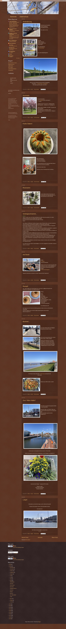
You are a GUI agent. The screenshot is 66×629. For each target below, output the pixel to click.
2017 (10, 615)
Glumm (10, 54)
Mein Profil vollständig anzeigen (18, 547)
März (11, 598)
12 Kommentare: (37, 117)
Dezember (12, 567)
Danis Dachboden (12, 43)
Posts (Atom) (28, 539)
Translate (15, 553)
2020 (10, 610)
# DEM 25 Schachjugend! (45, 269)
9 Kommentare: (36, 280)
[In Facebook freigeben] (44, 89)
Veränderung (27, 22)
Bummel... (26, 321)
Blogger (39, 621)
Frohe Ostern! (27, 124)
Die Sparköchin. (12, 51)
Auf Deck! (26, 254)
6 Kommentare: (36, 89)
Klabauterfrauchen (11, 64)
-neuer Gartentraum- (13, 21)
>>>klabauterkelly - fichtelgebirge (42, 83)
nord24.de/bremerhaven (12, 68)
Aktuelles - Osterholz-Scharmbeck (13, 34)
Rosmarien (26, 188)
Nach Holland (10, 67)
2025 (10, 566)
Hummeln (26, 95)
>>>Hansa (42, 261)
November (12, 569)
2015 (10, 618)
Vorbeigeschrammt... (30, 214)
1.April (25, 500)
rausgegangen (10, 70)
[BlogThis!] (42, 89)
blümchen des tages (12, 41)
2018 (10, 613)
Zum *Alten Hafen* (29, 400)
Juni (11, 577)
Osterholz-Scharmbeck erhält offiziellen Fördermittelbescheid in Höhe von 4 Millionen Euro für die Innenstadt (14, 37)
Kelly (15, 558)
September (12, 572)
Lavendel (10, 56)
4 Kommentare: (36, 533)
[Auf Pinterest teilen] (45, 89)
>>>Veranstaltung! (41, 47)
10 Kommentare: (37, 181)
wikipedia (41, 100)
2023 (10, 605)
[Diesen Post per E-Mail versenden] (41, 89)
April (11, 580)
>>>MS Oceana (42, 373)
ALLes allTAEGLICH (13, 40)
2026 (10, 564)
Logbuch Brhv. (10, 65)
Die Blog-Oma (11, 47)
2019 (10, 612)
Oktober (11, 570)
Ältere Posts (55, 537)
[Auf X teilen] (43, 89)
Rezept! (25, 286)
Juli (10, 575)
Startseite (13, 17)
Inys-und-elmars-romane (12, 62)
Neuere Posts (25, 537)
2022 (10, 607)
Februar (11, 600)
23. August (11, 52)
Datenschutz (24, 17)
